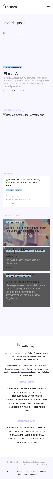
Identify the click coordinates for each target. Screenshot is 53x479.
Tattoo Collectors (12, 67)
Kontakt (19, 471)
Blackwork (14, 431)
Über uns (10, 471)
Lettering (30, 435)
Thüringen (25, 407)
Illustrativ (14, 439)
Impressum (33, 474)
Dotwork (26, 431)
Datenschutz (22, 474)
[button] (31, 7)
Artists (10, 190)
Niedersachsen (14, 400)
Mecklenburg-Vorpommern (27, 396)
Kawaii (34, 442)
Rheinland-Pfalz (18, 403)
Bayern (34, 389)
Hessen (37, 392)
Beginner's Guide (23, 276)
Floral (40, 435)
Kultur (18, 222)
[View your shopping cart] (42, 7)
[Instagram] (26, 449)
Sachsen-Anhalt (37, 403)
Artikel (10, 222)
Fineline (42, 428)
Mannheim (40, 250)
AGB (26, 471)
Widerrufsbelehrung (38, 471)
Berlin (18, 190)
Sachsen (14, 407)
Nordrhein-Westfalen (36, 400)
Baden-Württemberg (24, 250)
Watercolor (23, 442)
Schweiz (27, 411)
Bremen (17, 392)
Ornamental (16, 435)
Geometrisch (39, 431)
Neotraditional (28, 428)
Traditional (12, 428)
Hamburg (27, 392)
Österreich (38, 407)
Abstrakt (27, 439)
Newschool (39, 439)
